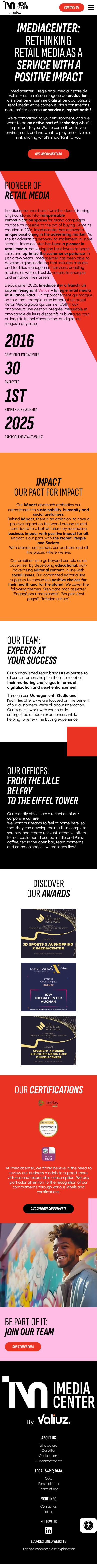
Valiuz (43, 290)
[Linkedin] (48, 1530)
